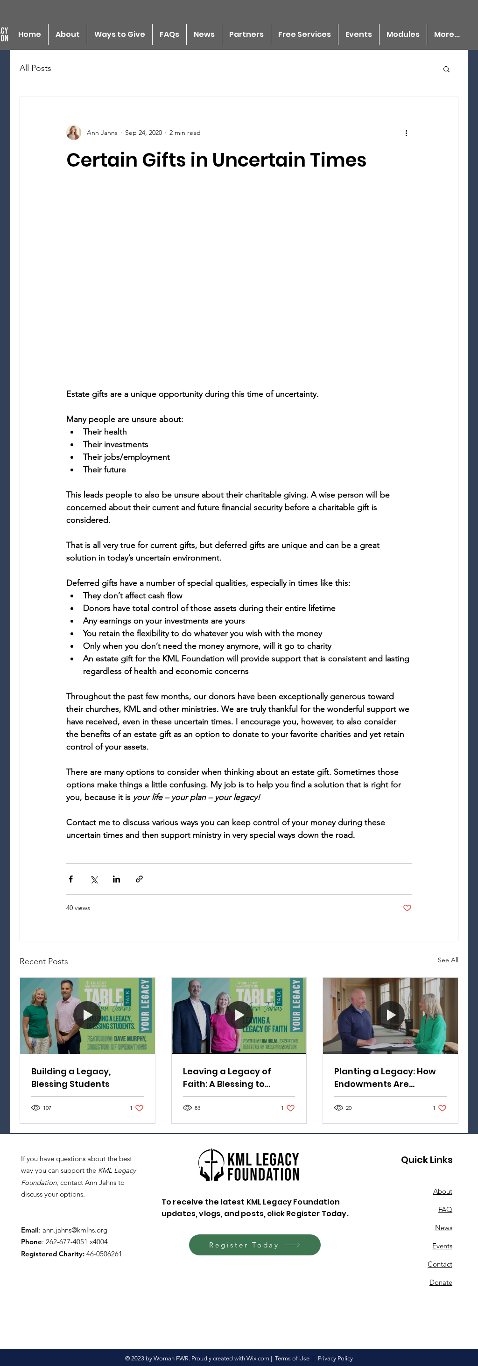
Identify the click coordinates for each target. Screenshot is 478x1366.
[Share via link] (139, 879)
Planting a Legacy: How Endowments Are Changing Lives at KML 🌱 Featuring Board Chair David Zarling (389, 1077)
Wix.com (257, 1358)
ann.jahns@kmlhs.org (74, 1230)
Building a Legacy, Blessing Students (71, 1077)
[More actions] (406, 132)
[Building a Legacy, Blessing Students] (87, 1015)
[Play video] (239, 291)
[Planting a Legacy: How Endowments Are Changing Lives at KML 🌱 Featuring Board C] (390, 1015)
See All (448, 960)
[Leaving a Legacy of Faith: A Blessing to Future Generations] (239, 1015)
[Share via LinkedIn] (116, 879)
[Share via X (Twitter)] (93, 879)
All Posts (35, 68)
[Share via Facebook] (70, 879)
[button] (446, 68)
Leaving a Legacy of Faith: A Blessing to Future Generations (227, 1077)
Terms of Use (292, 1358)
